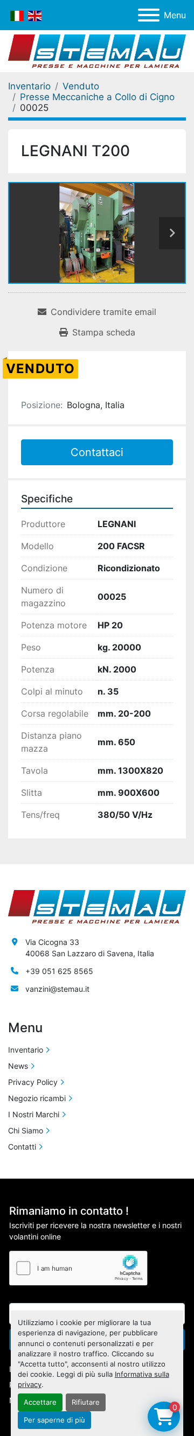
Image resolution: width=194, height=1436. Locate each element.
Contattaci (97, 452)
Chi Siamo (25, 1130)
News (18, 1065)
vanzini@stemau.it (57, 988)
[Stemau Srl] (97, 905)
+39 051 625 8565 (59, 971)
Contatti (22, 1146)
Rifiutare (86, 1402)
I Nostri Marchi (33, 1114)
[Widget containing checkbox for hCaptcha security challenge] (78, 1268)
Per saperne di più (54, 1420)
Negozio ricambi (37, 1098)
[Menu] (149, 15)
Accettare (40, 1402)
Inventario (25, 1049)
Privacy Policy (33, 1082)
